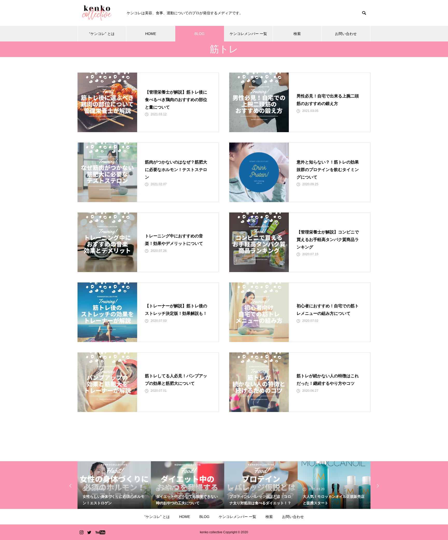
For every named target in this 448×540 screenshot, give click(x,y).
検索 (297, 34)
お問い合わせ (346, 34)
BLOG (199, 34)
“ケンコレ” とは (102, 34)
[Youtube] (100, 532)
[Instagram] (81, 532)
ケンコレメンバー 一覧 (248, 34)
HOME (150, 34)
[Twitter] (89, 532)
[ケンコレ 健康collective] (97, 13)
